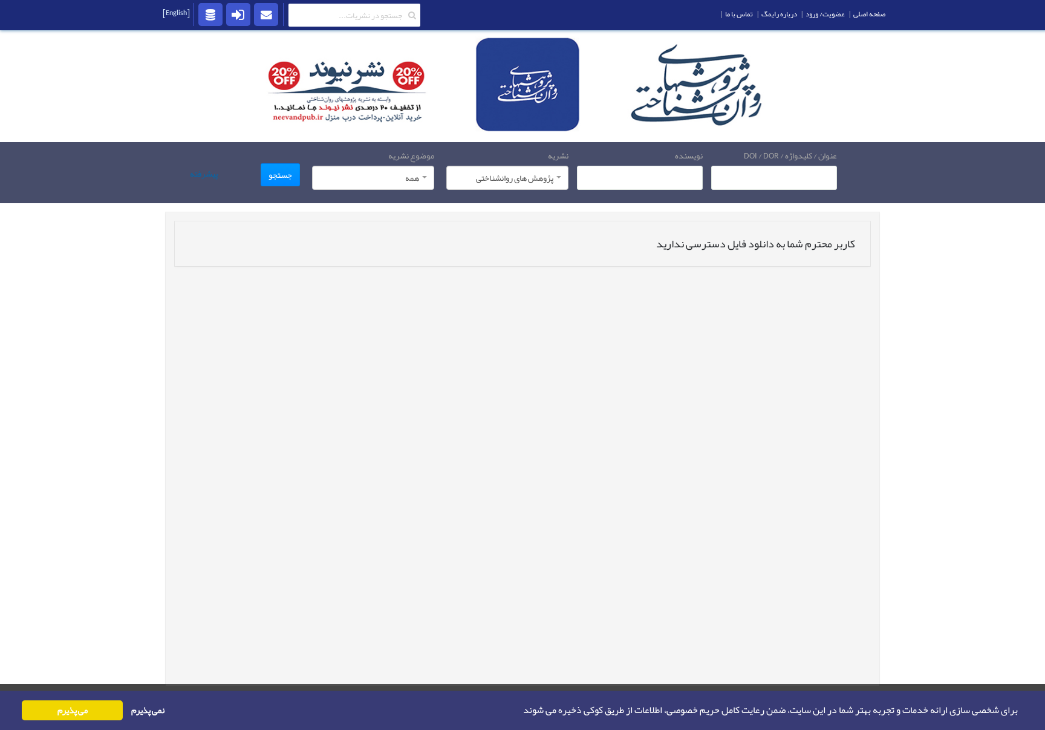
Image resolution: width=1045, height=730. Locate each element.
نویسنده (689, 155)
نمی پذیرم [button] (147, 710)
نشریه (558, 155)
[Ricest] (210, 14)
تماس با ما (739, 14)
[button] (519, 710)
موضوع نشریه (411, 155)
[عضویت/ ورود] (238, 14)
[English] (176, 12)
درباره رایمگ (779, 14)
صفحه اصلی (869, 14)
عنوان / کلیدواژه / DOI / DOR (790, 155)
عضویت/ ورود (825, 14)
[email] (266, 14)
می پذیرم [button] (72, 710)
